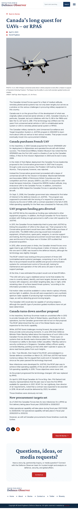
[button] (74, 4)
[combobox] (53, 4)
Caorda (66, 505)
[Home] (14, 4)
